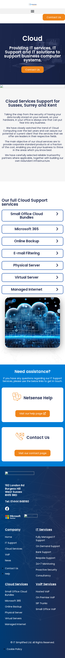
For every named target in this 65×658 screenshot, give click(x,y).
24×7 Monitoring (45, 563)
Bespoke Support (45, 558)
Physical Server (13, 612)
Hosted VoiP (43, 591)
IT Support (11, 542)
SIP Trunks (41, 603)
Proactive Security (46, 569)
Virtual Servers (13, 618)
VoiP (7, 554)
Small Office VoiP (46, 609)
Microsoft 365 (13, 600)
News (8, 560)
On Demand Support (48, 546)
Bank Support (43, 552)
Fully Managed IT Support (45, 538)
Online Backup (13, 606)
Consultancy (43, 575)
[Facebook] (7, 509)
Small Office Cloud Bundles (16, 593)
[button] (32, 11)
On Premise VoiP (45, 597)
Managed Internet (15, 624)
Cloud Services (13, 548)
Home (8, 537)
